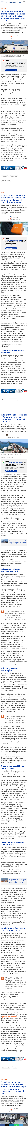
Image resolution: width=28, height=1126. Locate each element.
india (15, 1067)
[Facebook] (2, 1125)
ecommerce (13, 400)
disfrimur (4, 176)
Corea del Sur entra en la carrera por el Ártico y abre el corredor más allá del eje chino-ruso (17, 881)
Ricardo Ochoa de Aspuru (15, 435)
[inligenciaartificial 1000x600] (4, 542)
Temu (3, 400)
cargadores (14, 176)
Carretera (4, 8)
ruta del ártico (5, 1067)
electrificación (6, 180)
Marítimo (3, 412)
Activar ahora (10, 70)
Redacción (15, 35)
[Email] (25, 1125)
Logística (3, 192)
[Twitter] (7, 1125)
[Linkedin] (11, 1125)
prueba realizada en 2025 (11, 1017)
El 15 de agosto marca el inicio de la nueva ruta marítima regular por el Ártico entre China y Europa (18, 542)
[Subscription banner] (14, 172)
